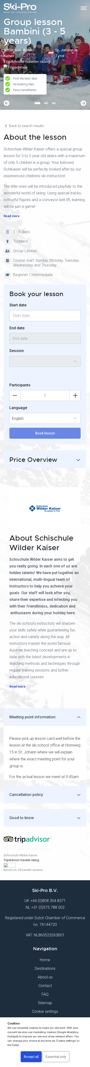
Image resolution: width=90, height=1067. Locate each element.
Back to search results (26, 126)
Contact (45, 985)
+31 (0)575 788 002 (48, 907)
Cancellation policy (26, 794)
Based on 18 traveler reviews (23, 870)
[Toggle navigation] (83, 8)
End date (16, 328)
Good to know (21, 818)
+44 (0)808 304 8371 (48, 900)
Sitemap (45, 1003)
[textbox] (45, 358)
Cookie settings (45, 1011)
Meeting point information (32, 717)
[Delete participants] (14, 395)
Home (45, 960)
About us (45, 977)
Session (16, 350)
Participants (19, 385)
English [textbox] (18, 418)
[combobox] (45, 361)
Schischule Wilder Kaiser (20, 855)
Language (18, 407)
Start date (17, 305)
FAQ (45, 994)
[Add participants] (75, 395)
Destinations (45, 968)
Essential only (56, 1057)
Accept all (31, 1057)
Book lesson (45, 433)
